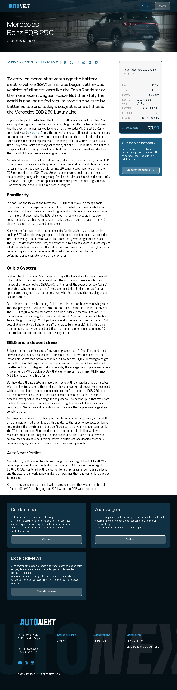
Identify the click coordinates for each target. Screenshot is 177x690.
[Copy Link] (65, 62)
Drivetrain (127, 117)
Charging (126, 108)
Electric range (126, 101)
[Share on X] (71, 62)
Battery (126, 95)
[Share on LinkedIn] (90, 62)
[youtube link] (20, 663)
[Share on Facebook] (77, 62)
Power (125, 85)
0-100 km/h (128, 113)
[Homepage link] (21, 6)
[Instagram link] (26, 663)
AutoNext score (130, 127)
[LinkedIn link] (32, 663)
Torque (125, 90)
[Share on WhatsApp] (83, 62)
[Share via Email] (96, 62)
